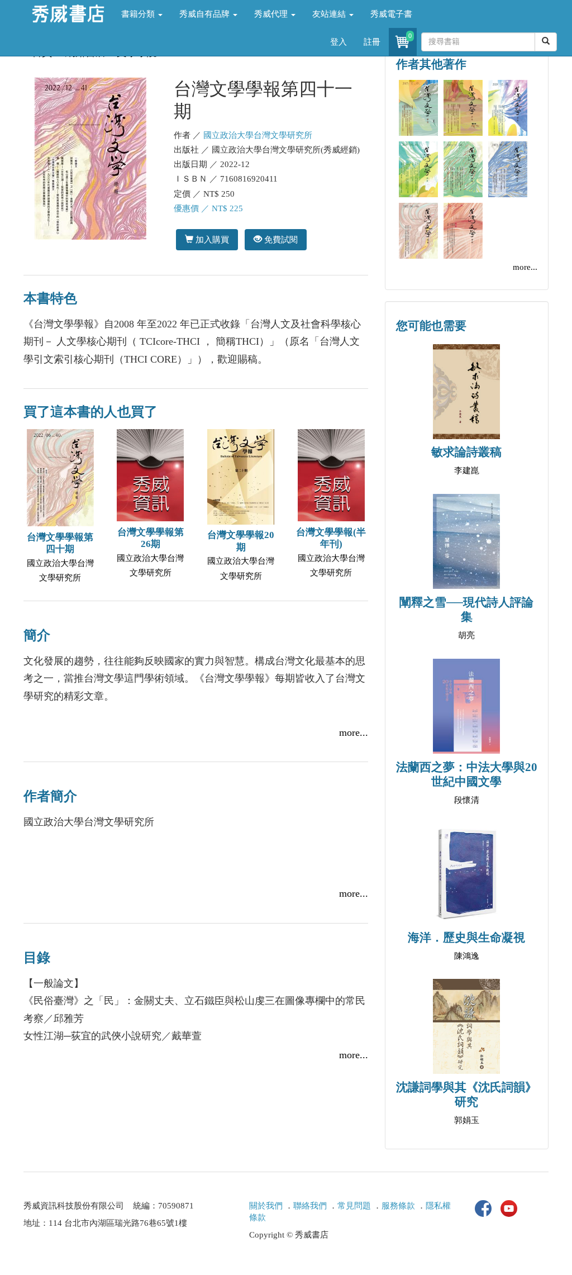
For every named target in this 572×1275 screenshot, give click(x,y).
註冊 (372, 41)
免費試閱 (280, 239)
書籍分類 (139, 13)
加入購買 (211, 239)
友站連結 (330, 13)
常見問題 (354, 1205)
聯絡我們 (310, 1205)
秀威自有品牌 (205, 13)
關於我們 (266, 1205)
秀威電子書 (391, 13)
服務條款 (398, 1205)
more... (353, 732)
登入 (338, 41)
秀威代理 (272, 13)
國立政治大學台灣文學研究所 (257, 135)
